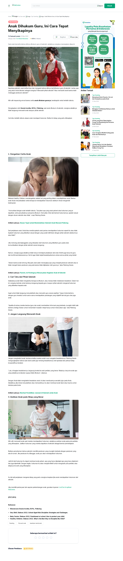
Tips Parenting (34, 16)
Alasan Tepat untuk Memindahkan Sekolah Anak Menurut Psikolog (44, 223)
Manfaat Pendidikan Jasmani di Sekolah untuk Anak (39, 393)
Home (9, 16)
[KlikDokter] (20, 6)
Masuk (109, 6)
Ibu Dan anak (21, 16)
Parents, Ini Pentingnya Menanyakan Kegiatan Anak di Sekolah (43, 273)
